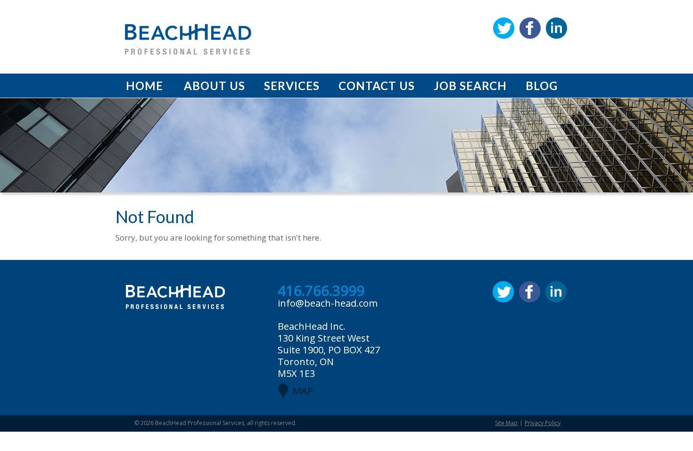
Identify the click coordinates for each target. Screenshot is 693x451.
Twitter (503, 28)
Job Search (470, 85)
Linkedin (556, 28)
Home (144, 85)
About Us (214, 85)
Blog (542, 85)
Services (292, 85)
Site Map (506, 423)
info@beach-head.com (328, 303)
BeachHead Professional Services (199, 423)
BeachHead (188, 39)
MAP (303, 390)
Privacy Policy (543, 423)
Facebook (530, 28)
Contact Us (376, 85)
